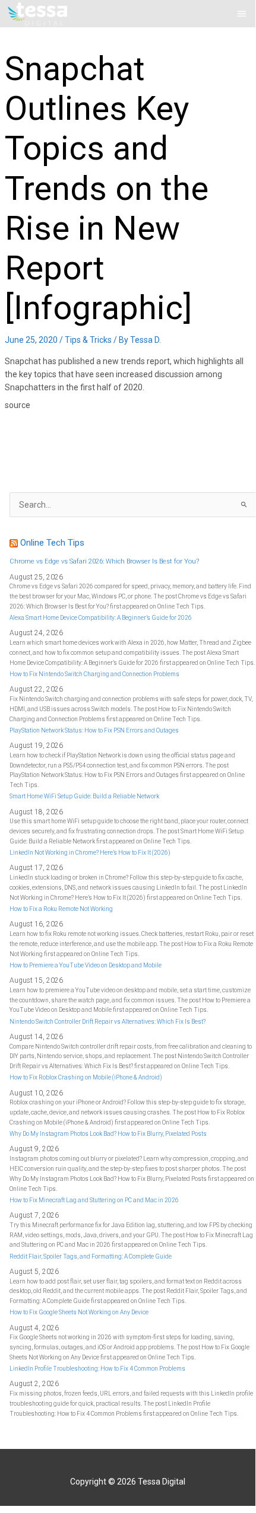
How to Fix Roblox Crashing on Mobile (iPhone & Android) (86, 1077)
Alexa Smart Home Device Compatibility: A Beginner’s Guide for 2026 (101, 617)
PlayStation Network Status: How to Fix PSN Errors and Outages (94, 730)
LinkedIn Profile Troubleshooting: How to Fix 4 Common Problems (97, 1368)
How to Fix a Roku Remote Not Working (61, 909)
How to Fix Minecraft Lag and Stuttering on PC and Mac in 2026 (94, 1200)
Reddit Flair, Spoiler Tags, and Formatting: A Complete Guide (91, 1256)
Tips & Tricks (88, 340)
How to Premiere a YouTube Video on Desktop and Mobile (86, 965)
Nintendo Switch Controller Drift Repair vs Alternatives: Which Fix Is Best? (108, 1021)
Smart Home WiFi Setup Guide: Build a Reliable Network (84, 796)
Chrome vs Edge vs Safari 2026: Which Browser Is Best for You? (104, 561)
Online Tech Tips (52, 542)
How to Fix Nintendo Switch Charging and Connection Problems (94, 674)
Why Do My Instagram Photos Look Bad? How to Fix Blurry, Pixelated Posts (108, 1133)
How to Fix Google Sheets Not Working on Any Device (79, 1312)
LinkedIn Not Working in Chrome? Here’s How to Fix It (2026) (90, 852)
